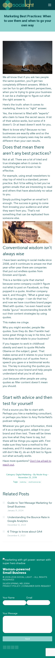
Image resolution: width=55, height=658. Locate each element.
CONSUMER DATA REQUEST (36, 586)
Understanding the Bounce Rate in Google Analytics (28, 519)
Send (27, 639)
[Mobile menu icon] (49, 5)
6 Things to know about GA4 (24, 531)
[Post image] (4, 503)
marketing (23, 482)
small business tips (35, 482)
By (40, 474)
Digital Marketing (23, 474)
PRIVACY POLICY (11, 586)
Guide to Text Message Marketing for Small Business (29, 504)
